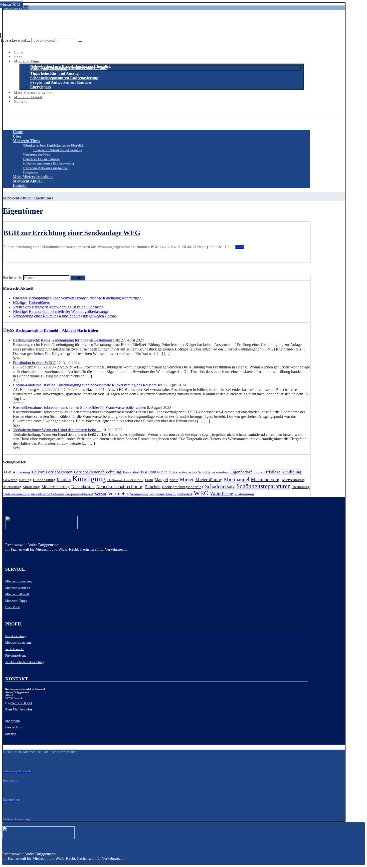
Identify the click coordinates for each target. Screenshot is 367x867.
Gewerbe (10, 480)
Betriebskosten (59, 472)
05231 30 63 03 (21, 703)
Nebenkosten (83, 486)
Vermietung (139, 494)
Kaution (64, 479)
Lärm (149, 480)
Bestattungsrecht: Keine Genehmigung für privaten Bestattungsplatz (66, 340)
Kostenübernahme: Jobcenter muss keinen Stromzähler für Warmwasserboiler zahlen (79, 407)
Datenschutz (13, 727)
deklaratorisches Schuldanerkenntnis (200, 472)
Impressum (12, 721)
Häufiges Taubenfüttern (31, 302)
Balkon (38, 472)
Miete (174, 480)
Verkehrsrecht (14, 649)
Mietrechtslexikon (17, 588)
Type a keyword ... (15, 40)
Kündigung (89, 479)
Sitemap (10, 734)
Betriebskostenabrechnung (97, 472)
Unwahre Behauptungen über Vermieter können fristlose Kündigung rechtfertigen (77, 298)
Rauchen (153, 486)
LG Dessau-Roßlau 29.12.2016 (125, 480)
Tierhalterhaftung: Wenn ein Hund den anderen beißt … (57, 430)
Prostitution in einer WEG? (34, 362)
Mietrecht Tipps (16, 601)
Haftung (25, 480)
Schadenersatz (220, 486)
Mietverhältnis (293, 480)
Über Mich (12, 607)
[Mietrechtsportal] (26, 23)
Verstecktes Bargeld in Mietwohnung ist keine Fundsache (58, 307)
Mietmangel (236, 479)
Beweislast (131, 472)
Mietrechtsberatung (18, 581)
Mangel (161, 479)
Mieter (187, 479)
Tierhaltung (301, 487)
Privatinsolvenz (15, 655)
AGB (7, 472)
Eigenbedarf (241, 472)
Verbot (100, 494)
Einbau (258, 472)
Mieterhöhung (208, 479)
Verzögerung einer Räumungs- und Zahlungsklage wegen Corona (65, 316)
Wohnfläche (221, 493)
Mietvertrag (12, 487)
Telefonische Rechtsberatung (24, 662)
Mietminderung (266, 479)
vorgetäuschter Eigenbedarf (170, 494)
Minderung (31, 487)
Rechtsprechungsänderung (182, 487)
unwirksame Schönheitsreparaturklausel (62, 494)
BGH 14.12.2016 (160, 472)
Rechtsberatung (15, 636)
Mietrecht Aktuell (17, 594)
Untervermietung (16, 494)
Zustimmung (244, 494)
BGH (145, 472)
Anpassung (21, 472)
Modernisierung (55, 486)
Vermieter (118, 494)
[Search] (80, 41)
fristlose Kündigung (283, 472)
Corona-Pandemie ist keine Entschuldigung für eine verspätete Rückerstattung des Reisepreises (87, 385)
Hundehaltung (44, 480)
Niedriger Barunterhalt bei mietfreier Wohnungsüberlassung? (61, 311)
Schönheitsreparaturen (263, 486)
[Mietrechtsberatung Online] (156, 523)
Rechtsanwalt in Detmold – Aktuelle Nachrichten (56, 330)
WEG (201, 493)
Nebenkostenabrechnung (120, 486)
